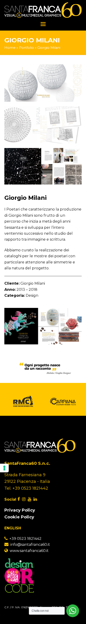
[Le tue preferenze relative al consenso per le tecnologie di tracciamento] (4, 468)
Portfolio (26, 48)
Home (10, 48)
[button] (43, 24)
